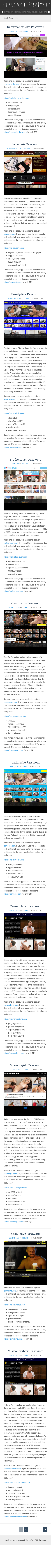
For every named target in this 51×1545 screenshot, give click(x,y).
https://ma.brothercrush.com (15, 557)
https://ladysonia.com (12, 282)
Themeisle (42, 1540)
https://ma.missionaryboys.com (17, 1482)
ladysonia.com (9, 234)
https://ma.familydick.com (14, 413)
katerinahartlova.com (12, 84)
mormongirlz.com (11, 1173)
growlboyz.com (10, 1291)
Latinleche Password (26, 762)
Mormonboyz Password (26, 906)
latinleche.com (9, 846)
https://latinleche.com (12, 894)
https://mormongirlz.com (14, 1222)
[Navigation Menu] (48, 12)
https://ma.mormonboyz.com (15, 1019)
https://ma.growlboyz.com (14, 1305)
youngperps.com (10, 702)
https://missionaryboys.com (15, 1517)
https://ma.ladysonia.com (14, 248)
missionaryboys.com (12, 1468)
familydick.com (10, 399)
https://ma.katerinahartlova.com (16, 98)
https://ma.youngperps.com (15, 716)
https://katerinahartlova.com (15, 132)
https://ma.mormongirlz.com (15, 1187)
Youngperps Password (26, 603)
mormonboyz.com (11, 1005)
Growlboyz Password (25, 1234)
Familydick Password (25, 294)
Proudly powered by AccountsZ (15, 1540)
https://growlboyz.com (13, 1339)
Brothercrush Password (25, 459)
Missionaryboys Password (25, 1351)
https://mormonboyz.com (14, 1053)
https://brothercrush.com (14, 591)
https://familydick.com (13, 447)
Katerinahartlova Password (25, 27)
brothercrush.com (11, 543)
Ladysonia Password (25, 144)
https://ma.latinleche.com (14, 860)
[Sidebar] (2, 12)
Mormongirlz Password (25, 1065)
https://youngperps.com (13, 750)
